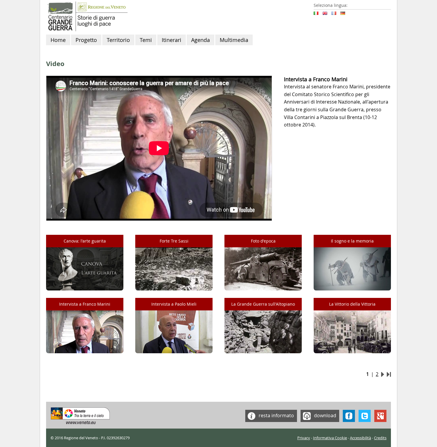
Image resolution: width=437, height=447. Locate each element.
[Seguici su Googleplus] (380, 415)
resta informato (275, 415)
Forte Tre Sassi (174, 241)
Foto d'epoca (263, 241)
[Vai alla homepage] (87, 15)
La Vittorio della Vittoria (352, 304)
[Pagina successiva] (383, 374)
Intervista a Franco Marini (84, 304)
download (324, 415)
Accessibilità (360, 437)
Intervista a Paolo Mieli (174, 304)
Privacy (303, 437)
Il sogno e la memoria (352, 241)
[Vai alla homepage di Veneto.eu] (80, 415)
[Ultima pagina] (389, 374)
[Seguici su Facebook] (349, 415)
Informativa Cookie (330, 437)
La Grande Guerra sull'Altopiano (263, 304)
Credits (380, 437)
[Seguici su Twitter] (365, 415)
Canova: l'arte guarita (85, 241)
